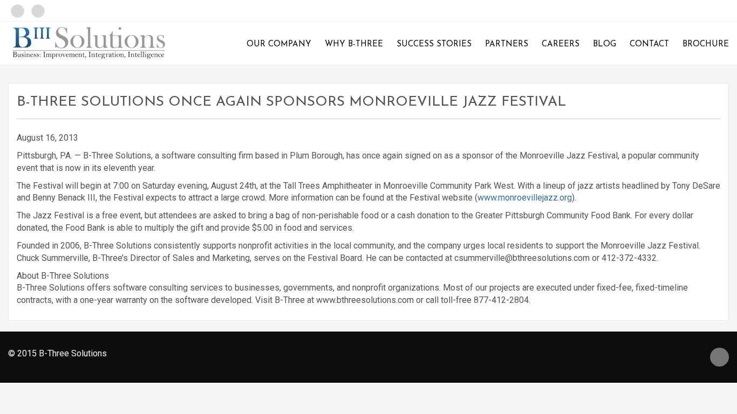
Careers (560, 44)
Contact (649, 44)
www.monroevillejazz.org (524, 197)
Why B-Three (354, 44)
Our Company (279, 44)
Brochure (706, 44)
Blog (604, 44)
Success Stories (434, 44)
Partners (506, 44)
